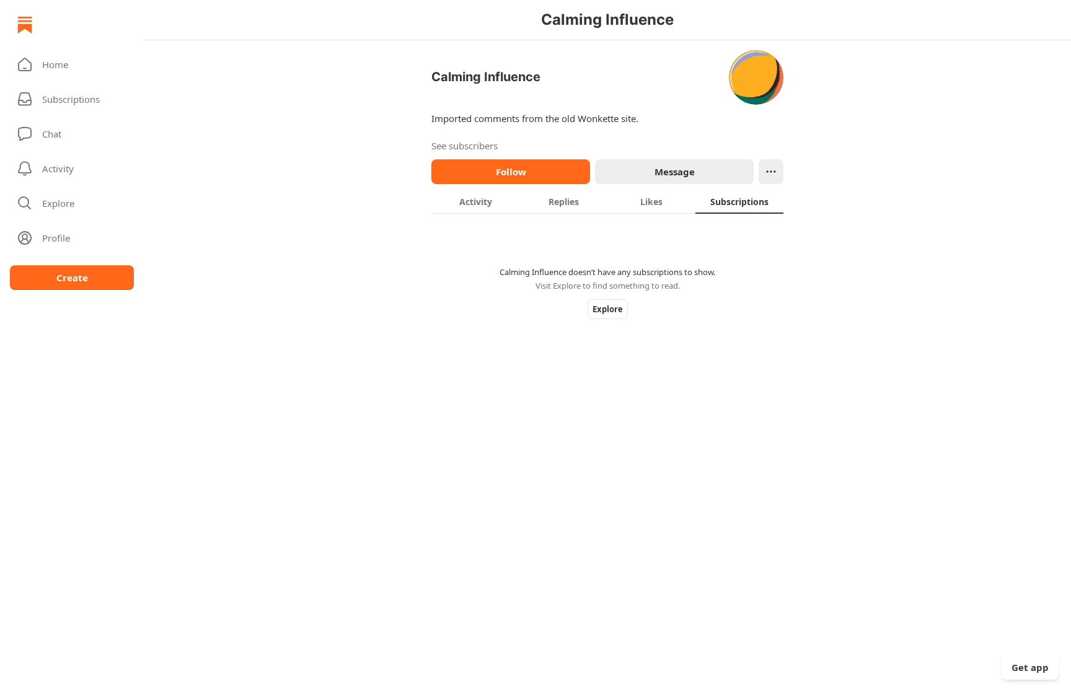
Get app (1030, 667)
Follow (511, 171)
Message (674, 171)
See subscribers (464, 145)
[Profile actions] (771, 171)
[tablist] (607, 201)
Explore (608, 309)
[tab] (475, 201)
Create (72, 277)
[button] (72, 64)
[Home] (25, 25)
